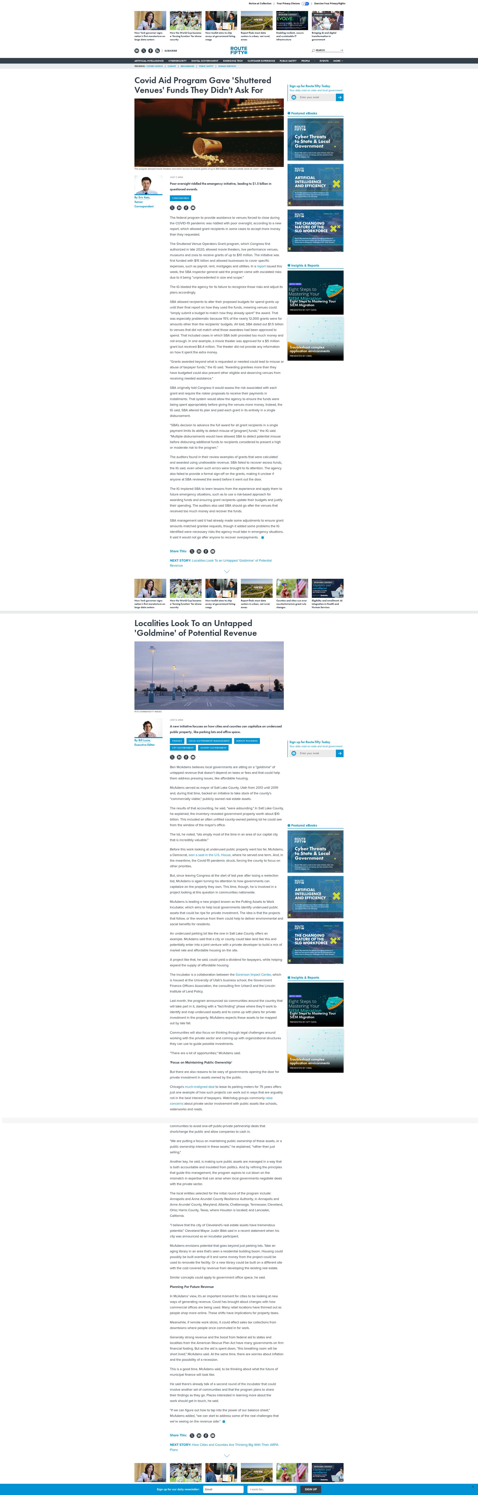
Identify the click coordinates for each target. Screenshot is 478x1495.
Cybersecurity (177, 60)
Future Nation (155, 66)
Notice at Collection (260, 3)
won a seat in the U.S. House (210, 854)
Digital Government (204, 60)
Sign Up (311, 1489)
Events (324, 60)
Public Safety (288, 60)
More (337, 60)
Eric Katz (144, 197)
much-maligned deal (200, 1086)
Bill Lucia (144, 740)
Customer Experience (261, 60)
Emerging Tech (233, 60)
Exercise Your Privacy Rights (329, 3)
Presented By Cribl (301, 356)
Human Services (227, 66)
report (261, 266)
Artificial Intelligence (149, 60)
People (305, 60)
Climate (172, 66)
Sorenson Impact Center (253, 974)
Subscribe (170, 50)
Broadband (187, 66)
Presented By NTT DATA (303, 310)
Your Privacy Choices (288, 3)
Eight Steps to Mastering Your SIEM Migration (313, 303)
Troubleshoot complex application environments (310, 349)
